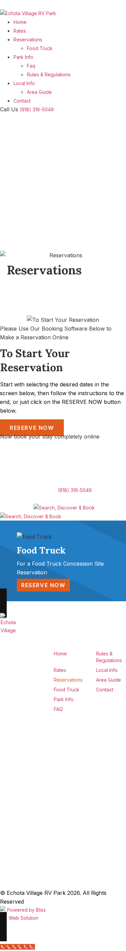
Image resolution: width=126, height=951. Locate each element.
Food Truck (39, 48)
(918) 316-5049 (37, 109)
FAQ (58, 709)
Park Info (23, 57)
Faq (31, 66)
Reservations (27, 39)
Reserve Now (32, 427)
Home (20, 22)
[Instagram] (43, 805)
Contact (22, 101)
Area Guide (39, 92)
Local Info (24, 83)
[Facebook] (43, 792)
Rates (19, 31)
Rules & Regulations (49, 74)
